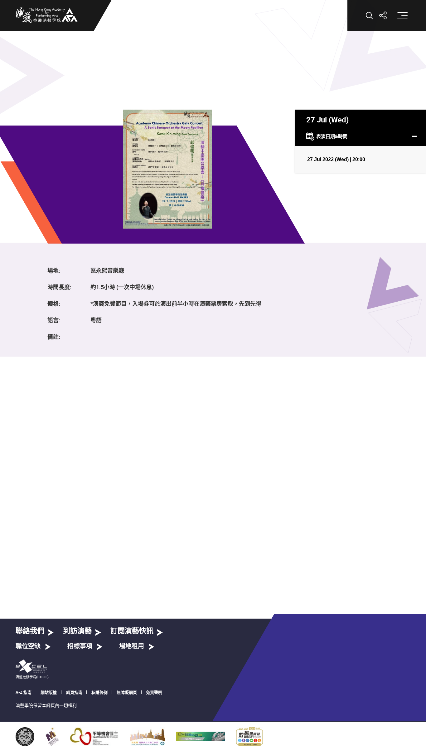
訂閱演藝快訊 (131, 631)
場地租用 (131, 646)
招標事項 (79, 646)
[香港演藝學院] (47, 15)
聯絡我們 (30, 631)
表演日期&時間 (331, 136)
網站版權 (49, 692)
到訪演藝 (77, 631)
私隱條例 (99, 692)
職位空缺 (28, 646)
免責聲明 (154, 692)
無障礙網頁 (127, 692)
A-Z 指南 (23, 692)
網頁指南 (74, 692)
